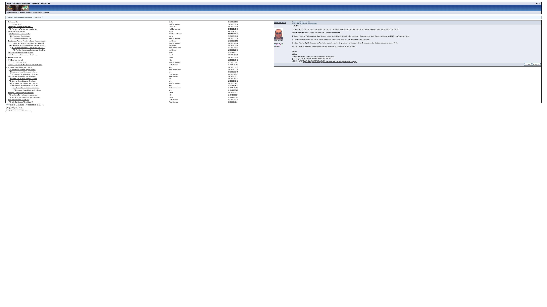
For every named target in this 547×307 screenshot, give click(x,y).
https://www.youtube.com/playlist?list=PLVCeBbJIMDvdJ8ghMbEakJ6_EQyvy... (330, 62)
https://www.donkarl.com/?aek (324, 56)
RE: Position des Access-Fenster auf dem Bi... (29, 50)
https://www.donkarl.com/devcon (320, 58)
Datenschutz (45, 3)
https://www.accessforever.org (314, 60)
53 (21, 104)
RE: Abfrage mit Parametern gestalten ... (23, 29)
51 (16, 104)
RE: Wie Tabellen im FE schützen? (21, 102)
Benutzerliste (25, 3)
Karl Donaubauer (280, 23)
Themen (22, 12)
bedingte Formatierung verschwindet (20, 93)
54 (23, 104)
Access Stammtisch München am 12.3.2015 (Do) (25, 65)
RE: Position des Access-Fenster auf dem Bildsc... (27, 45)
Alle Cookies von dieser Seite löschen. (18, 111)
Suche (9, 3)
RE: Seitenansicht (15, 24)
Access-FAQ (35, 3)
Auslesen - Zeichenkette (16, 31)
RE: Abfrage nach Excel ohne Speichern (23, 55)
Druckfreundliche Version (14, 109)
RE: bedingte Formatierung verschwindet (23, 95)
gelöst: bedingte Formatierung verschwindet (25, 97)
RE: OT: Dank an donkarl (17, 62)
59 (35, 104)
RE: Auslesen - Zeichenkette (20, 36)
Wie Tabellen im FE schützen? (18, 100)
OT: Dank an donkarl (15, 60)
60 (37, 104)
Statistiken (16, 3)
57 (31, 104)
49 (12, 104)
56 (29, 104)
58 (33, 104)
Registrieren (37, 17)
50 (14, 104)
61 (39, 104)
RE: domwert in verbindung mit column (22, 69)
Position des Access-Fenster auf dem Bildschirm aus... (27, 41)
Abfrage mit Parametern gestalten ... (20, 27)
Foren (538, 3)
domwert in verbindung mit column (20, 67)
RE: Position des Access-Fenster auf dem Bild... (28, 48)
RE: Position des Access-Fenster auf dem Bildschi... (27, 43)
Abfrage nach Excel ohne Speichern (20, 52)
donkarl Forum (12, 12)
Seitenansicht (13, 22)
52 (19, 104)
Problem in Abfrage (14, 57)
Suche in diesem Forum (14, 107)
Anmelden (28, 17)
